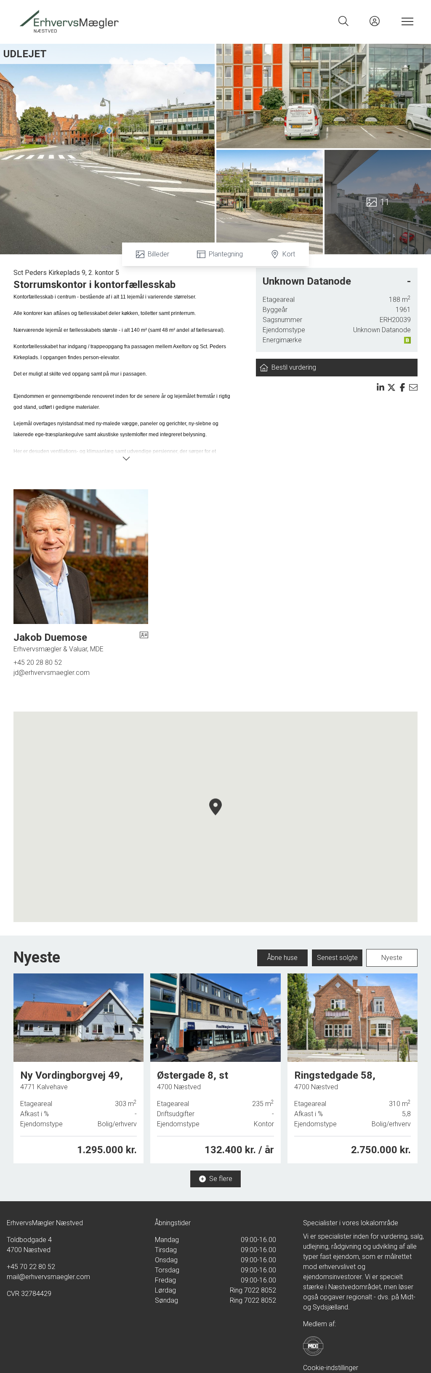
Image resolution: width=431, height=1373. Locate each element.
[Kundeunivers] (374, 21)
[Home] (116, 21)
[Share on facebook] (402, 387)
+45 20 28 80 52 (37, 663)
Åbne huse (282, 958)
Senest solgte (337, 958)
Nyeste (391, 958)
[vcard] (144, 642)
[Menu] (405, 21)
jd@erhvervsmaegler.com (51, 673)
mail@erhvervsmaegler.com (48, 1277)
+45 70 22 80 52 (31, 1267)
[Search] (343, 21)
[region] (215, 817)
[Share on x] (391, 387)
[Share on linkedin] (380, 387)
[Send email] (413, 387)
